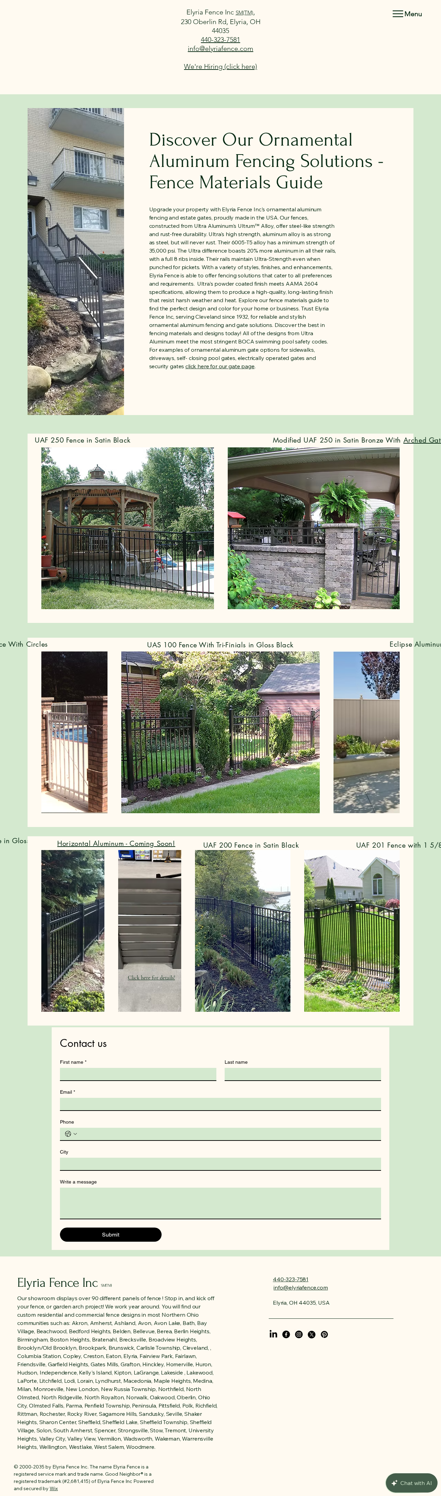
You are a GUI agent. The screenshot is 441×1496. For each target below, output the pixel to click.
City (64, 1152)
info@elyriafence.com (220, 48)
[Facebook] (286, 1334)
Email (67, 1092)
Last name (236, 1062)
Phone (67, 1122)
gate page (241, 366)
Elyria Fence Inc (211, 12)
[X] (311, 1334)
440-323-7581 (220, 39)
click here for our (206, 366)
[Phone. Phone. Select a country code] (71, 1134)
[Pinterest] (324, 1334)
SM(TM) (244, 12)
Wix (54, 1488)
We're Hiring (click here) (220, 66)
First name (73, 1062)
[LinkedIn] (273, 1334)
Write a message (78, 1182)
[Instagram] (299, 1334)
